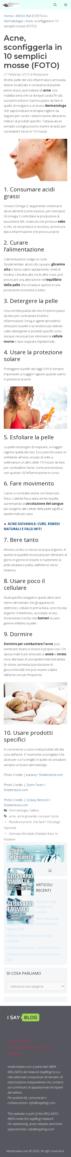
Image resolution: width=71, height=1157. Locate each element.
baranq (31, 774)
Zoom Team (35, 785)
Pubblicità (14, 1054)
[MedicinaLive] (11, 4)
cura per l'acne (48, 816)
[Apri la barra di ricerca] (55, 4)
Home (8, 16)
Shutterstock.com (51, 774)
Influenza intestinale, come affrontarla (33, 947)
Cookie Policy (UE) (20, 1040)
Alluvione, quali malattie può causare (46, 906)
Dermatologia (13, 21)
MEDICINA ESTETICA (31, 16)
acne (27, 379)
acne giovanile (27, 816)
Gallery (34, 810)
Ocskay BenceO (37, 800)
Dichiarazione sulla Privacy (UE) (29, 1047)
